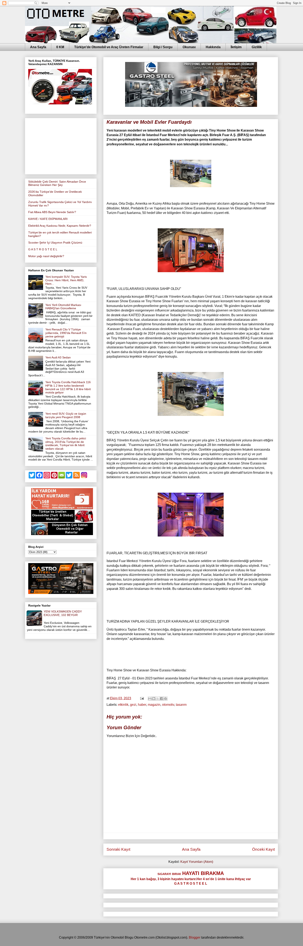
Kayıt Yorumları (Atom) (196, 861)
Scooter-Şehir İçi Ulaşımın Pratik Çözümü (55, 242)
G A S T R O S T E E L (42, 249)
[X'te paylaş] (158, 698)
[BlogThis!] (154, 698)
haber (142, 704)
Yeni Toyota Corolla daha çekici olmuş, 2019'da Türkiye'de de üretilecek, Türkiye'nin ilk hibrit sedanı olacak (65, 443)
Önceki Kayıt (263, 849)
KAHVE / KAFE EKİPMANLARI (48, 218)
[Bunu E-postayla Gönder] (150, 698)
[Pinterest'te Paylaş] (165, 698)
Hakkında (213, 47)
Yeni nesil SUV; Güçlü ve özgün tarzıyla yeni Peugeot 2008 (65, 415)
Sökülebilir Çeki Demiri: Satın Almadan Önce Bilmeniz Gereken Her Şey (57, 183)
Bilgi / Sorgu (163, 47)
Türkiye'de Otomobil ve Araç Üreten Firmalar (108, 47)
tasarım (181, 704)
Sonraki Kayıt (118, 849)
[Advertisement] (60, 145)
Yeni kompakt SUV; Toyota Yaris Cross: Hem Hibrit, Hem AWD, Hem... (66, 280)
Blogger (194, 937)
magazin (154, 704)
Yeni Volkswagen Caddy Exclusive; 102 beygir (63, 613)
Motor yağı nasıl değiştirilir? (46, 256)
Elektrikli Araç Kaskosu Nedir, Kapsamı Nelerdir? (59, 225)
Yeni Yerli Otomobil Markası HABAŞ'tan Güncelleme (63, 306)
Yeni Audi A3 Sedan (58, 357)
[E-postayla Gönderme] (142, 698)
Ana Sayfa (38, 47)
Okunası (189, 47)
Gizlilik (257, 47)
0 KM (60, 47)
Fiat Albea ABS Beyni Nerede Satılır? (52, 212)
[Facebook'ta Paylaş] (162, 698)
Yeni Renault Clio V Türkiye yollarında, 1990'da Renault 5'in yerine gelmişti (66, 333)
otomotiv (168, 704)
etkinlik (123, 704)
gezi (133, 704)
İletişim (236, 47)
